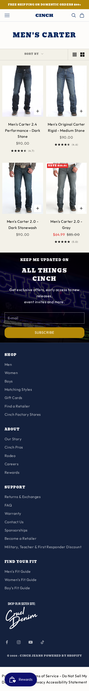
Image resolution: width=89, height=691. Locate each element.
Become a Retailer (21, 538)
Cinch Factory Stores (23, 414)
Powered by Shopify (63, 656)
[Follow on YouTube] (30, 642)
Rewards (12, 472)
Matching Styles (18, 389)
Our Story (13, 439)
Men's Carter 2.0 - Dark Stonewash (23, 224)
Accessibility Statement (66, 682)
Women (11, 372)
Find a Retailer (17, 406)
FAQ (8, 505)
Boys (9, 381)
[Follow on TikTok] (42, 642)
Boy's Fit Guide (17, 588)
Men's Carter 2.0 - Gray (66, 224)
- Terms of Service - (44, 676)
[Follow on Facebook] (7, 642)
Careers (11, 464)
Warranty (13, 513)
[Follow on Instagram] (18, 642)
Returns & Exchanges (23, 496)
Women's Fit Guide (21, 579)
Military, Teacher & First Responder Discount (43, 547)
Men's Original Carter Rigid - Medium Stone (66, 127)
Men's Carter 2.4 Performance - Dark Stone (22, 130)
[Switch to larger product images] (75, 54)
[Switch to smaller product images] (82, 54)
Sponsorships (16, 530)
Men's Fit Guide (18, 571)
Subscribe (44, 332)
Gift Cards (13, 397)
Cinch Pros (14, 447)
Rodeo (10, 455)
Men (8, 364)
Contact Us (14, 522)
